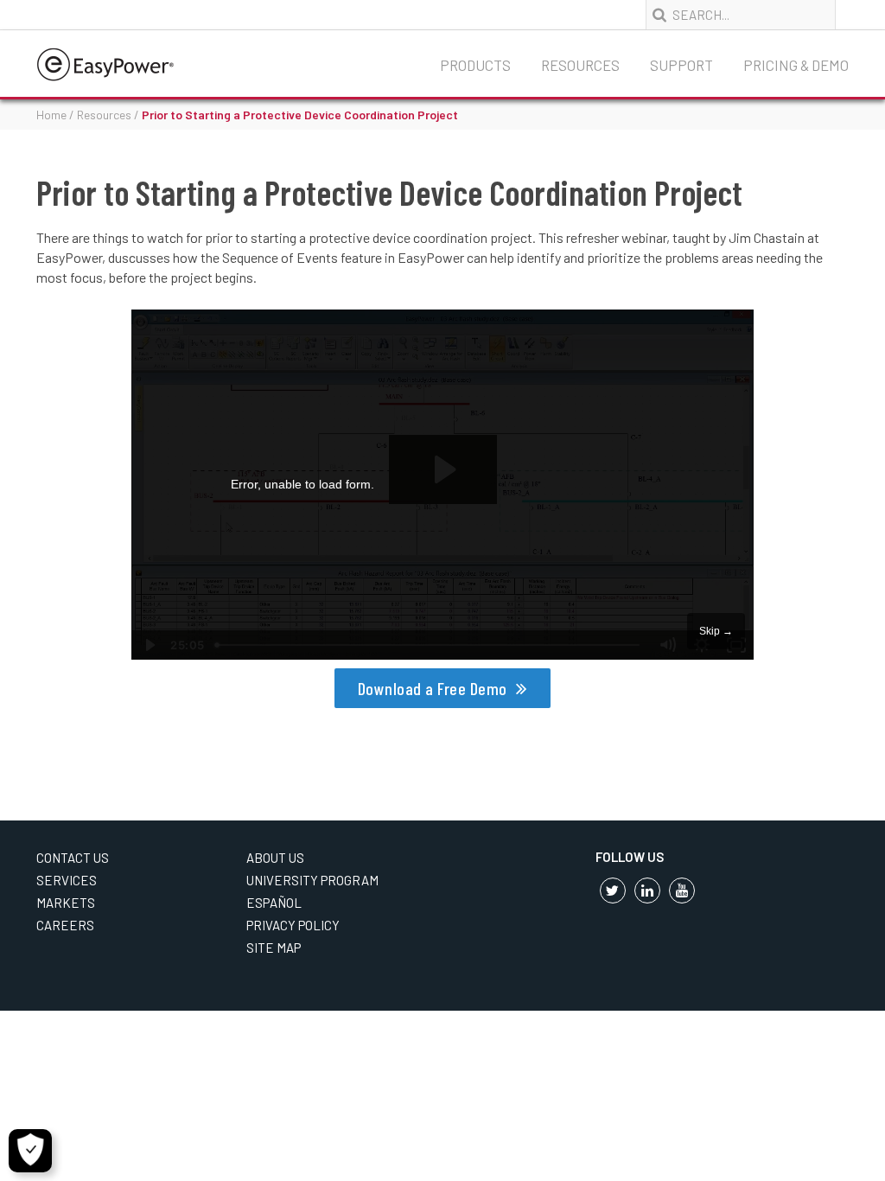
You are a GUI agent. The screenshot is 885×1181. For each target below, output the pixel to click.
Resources (580, 64)
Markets (65, 902)
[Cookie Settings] (30, 1150)
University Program (312, 880)
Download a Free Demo (432, 688)
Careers (65, 925)
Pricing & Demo (796, 64)
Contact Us (72, 857)
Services (66, 880)
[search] (661, 15)
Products (475, 64)
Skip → (716, 631)
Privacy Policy (293, 925)
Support (681, 64)
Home (51, 114)
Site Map (273, 947)
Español (274, 902)
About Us (275, 857)
